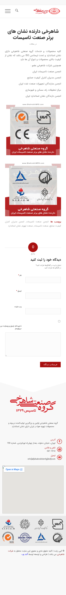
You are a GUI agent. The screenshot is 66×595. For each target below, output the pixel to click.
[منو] (9, 11)
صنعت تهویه (27, 226)
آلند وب (24, 554)
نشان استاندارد (14, 226)
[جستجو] (16, 11)
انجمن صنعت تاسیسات (37, 221)
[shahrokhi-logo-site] (38, 11)
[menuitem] (16, 11)
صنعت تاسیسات (41, 226)
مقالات (31, 44)
